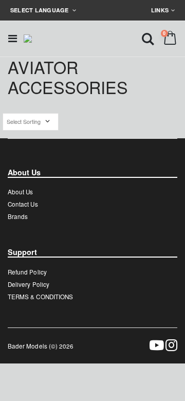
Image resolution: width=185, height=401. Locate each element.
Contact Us (23, 204)
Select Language (40, 10)
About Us (20, 192)
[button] (148, 38)
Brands (18, 216)
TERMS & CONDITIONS (40, 297)
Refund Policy (27, 272)
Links (160, 10)
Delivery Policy (28, 284)
